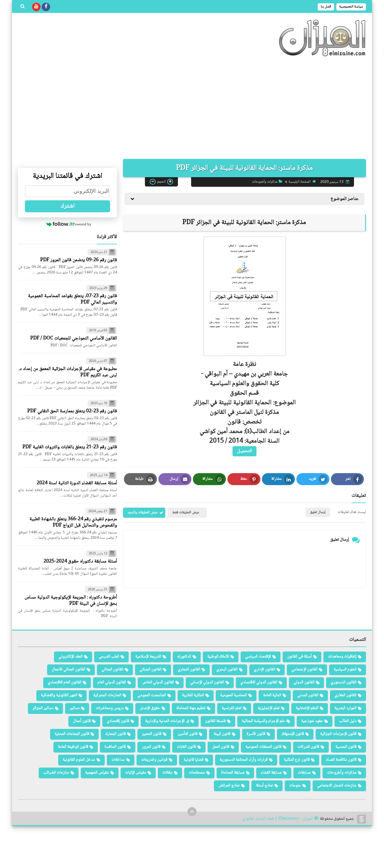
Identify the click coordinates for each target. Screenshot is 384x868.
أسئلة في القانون (299, 656)
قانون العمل (220, 746)
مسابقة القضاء (271, 772)
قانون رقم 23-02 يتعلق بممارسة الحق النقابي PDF (72, 411)
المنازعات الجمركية (107, 695)
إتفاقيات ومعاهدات (342, 656)
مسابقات (304, 772)
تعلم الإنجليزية (269, 708)
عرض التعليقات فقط (185, 512)
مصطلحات (197, 772)
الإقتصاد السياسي (258, 656)
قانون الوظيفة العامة (73, 746)
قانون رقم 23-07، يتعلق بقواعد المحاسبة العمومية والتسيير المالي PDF (72, 299)
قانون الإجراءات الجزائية (338, 734)
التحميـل (244, 451)
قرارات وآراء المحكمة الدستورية (244, 759)
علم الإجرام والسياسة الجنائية (263, 721)
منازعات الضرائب (56, 772)
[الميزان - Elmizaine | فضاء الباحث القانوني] (322, 38)
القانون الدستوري (343, 682)
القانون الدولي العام (112, 682)
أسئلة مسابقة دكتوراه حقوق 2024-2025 (80, 561)
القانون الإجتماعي (304, 669)
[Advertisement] (192, 108)
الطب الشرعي (109, 656)
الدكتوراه (184, 656)
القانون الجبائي (150, 669)
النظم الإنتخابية (307, 708)
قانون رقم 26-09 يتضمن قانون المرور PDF (78, 260)
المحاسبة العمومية (233, 695)
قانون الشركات (308, 746)
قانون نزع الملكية (297, 759)
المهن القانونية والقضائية (59, 695)
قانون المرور (151, 746)
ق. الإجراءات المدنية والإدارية (167, 721)
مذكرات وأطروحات (265, 182)
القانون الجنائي (112, 669)
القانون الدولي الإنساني (207, 682)
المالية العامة (272, 695)
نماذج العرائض (229, 785)
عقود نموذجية (312, 721)
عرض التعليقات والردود (143, 512)
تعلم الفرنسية (232, 708)
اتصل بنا (326, 7)
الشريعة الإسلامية (148, 656)
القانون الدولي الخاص (158, 682)
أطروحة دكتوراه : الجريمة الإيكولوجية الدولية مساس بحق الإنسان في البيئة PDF (71, 600)
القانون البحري (227, 669)
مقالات (167, 772)
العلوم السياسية (345, 669)
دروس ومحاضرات (110, 708)
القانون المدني (307, 695)
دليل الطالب (347, 721)
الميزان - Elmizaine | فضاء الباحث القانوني (277, 819)
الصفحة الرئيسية (299, 182)
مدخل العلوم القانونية (79, 759)
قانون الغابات (186, 746)
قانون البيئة (222, 734)
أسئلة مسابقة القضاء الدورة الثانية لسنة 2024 (77, 483)
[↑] (192, 811)
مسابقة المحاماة (232, 772)
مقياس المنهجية (97, 772)
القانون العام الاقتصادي (64, 682)
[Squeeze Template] (361, 819)
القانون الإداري (264, 669)
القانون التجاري (189, 669)
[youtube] (36, 7)
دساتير (75, 708)
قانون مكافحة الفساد (341, 759)
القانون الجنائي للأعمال (68, 669)
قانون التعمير (151, 734)
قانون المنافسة (115, 746)
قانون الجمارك (115, 734)
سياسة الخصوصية (351, 7)
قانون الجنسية (345, 746)
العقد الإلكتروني (70, 656)
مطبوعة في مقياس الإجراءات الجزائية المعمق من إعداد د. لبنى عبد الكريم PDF (68, 372)
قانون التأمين (187, 734)
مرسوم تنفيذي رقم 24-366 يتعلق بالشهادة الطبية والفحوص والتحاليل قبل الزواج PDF (73, 522)
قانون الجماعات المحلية (72, 734)
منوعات (295, 785)
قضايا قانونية (193, 759)
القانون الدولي (303, 682)
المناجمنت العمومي (151, 695)
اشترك (68, 206)
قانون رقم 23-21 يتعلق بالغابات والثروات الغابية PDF (69, 447)
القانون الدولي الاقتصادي (258, 682)
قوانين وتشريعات (154, 759)
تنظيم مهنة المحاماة (191, 708)
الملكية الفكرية (193, 695)
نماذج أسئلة (264, 785)
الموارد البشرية (345, 708)
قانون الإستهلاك (292, 734)
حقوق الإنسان (150, 708)
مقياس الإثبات (135, 772)
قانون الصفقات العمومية (263, 746)
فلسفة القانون (215, 721)
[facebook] (46, 7)
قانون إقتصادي (118, 721)
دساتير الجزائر (42, 708)
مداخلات (118, 759)
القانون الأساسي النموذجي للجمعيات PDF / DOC (73, 338)
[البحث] (22, 6)
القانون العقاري (345, 695)
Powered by (82, 224)
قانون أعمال (82, 721)
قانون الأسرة (256, 734)
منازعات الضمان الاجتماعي (336, 785)
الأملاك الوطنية (218, 656)
